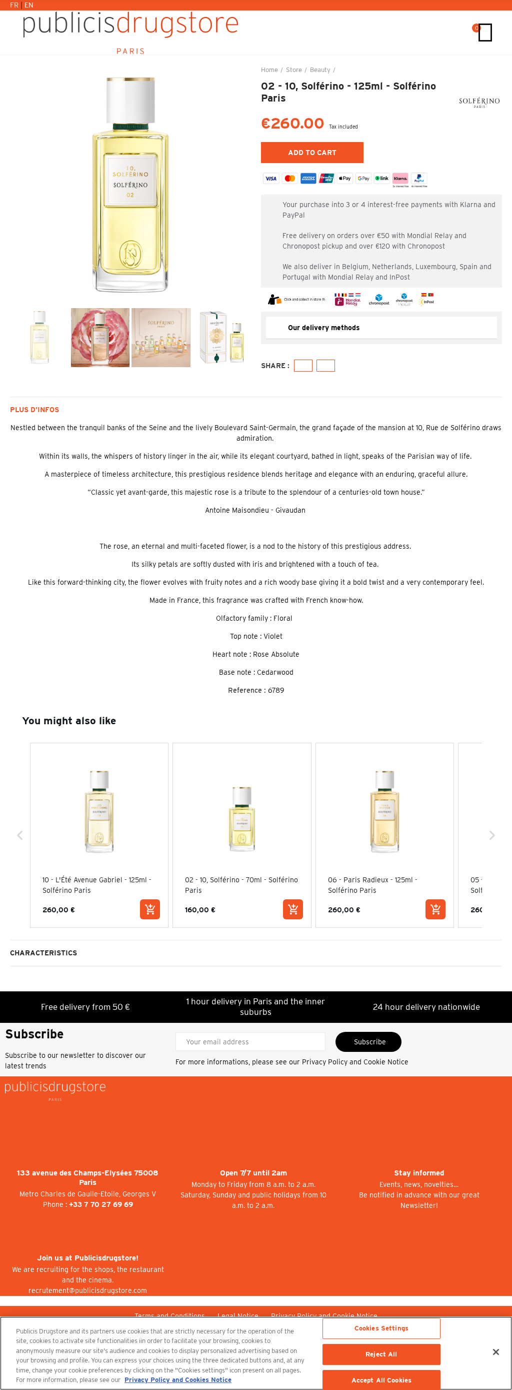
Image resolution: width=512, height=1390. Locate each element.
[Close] (496, 1352)
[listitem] (99, 835)
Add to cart (312, 153)
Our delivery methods (324, 328)
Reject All (381, 1354)
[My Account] (451, 33)
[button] (20, 185)
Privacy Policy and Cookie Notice (355, 1062)
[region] (256, 1353)
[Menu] (485, 32)
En (29, 5)
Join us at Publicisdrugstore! (87, 1257)
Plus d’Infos (34, 410)
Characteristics (43, 953)
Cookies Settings (381, 1328)
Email (325, 366)
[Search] (462, 32)
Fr (15, 5)
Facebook (303, 366)
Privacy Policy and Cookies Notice (178, 1379)
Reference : (247, 690)
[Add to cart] (150, 909)
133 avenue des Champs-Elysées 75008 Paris (87, 1177)
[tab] (381, 328)
